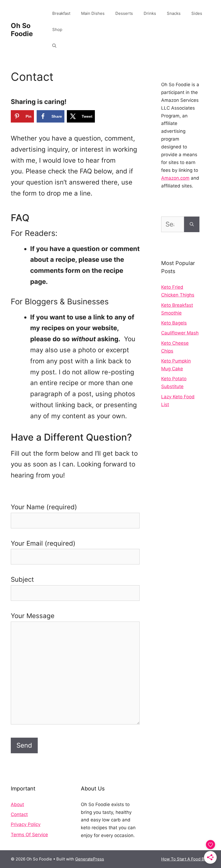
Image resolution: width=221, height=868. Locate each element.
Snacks (174, 13)
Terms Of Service (29, 834)
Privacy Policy (25, 824)
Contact (19, 814)
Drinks (150, 13)
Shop (57, 29)
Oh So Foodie (22, 30)
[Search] (191, 224)
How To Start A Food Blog (185, 859)
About (17, 804)
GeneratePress (89, 859)
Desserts (124, 13)
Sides (196, 13)
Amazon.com (175, 178)
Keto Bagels (174, 323)
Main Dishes (93, 13)
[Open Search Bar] (54, 46)
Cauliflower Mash (180, 333)
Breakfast (61, 13)
